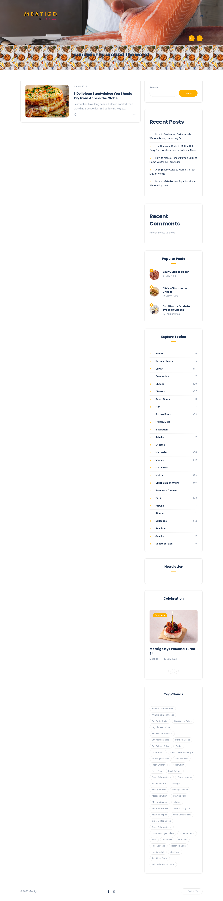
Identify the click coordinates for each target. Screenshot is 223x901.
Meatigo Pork (179, 796)
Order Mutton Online (161, 821)
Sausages (161, 520)
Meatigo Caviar (159, 789)
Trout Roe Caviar (159, 858)
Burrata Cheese (164, 361)
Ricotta (159, 513)
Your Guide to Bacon (176, 272)
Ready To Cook (178, 846)
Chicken (160, 391)
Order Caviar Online (182, 814)
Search (154, 87)
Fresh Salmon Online (161, 777)
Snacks (159, 536)
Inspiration (161, 429)
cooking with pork (160, 758)
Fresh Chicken (158, 765)
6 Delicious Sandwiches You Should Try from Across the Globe (103, 95)
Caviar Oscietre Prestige (181, 752)
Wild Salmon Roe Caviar (163, 864)
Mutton (159, 475)
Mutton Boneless (160, 808)
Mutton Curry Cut (182, 808)
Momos (159, 460)
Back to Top (193, 891)
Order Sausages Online (163, 833)
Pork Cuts (182, 839)
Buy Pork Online (182, 740)
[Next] (176, 671)
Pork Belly (167, 839)
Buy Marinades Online (162, 733)
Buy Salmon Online (160, 746)
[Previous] (170, 671)
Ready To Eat (158, 852)
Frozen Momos (185, 777)
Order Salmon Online (167, 482)
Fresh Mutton (178, 765)
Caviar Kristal (158, 752)
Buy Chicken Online (161, 727)
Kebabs (159, 437)
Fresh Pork (157, 771)
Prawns (159, 505)
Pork (158, 498)
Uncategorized (164, 543)
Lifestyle (160, 444)
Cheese (159, 384)
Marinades (161, 452)
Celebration (162, 376)
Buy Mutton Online (160, 740)
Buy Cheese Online (183, 721)
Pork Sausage (158, 846)
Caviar (159, 368)
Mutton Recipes (159, 814)
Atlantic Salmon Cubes (162, 708)
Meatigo (154, 659)
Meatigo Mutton (159, 796)
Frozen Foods (163, 414)
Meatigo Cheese (180, 789)
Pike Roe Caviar (187, 833)
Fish (157, 406)
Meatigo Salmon (159, 802)
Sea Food (160, 528)
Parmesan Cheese (166, 490)
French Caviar (181, 758)
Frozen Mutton (159, 783)
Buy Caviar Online (160, 721)
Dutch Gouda (162, 399)
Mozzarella (161, 467)
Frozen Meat (162, 421)
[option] (174, 635)
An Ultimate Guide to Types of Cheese (176, 308)
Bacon (159, 353)
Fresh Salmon (174, 771)
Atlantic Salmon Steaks (163, 715)
